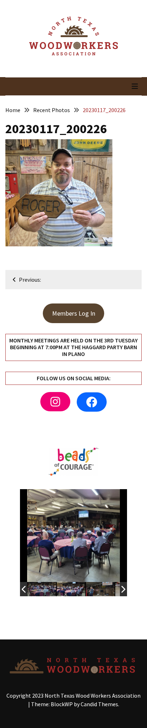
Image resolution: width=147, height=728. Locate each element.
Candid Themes (99, 704)
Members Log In (73, 313)
